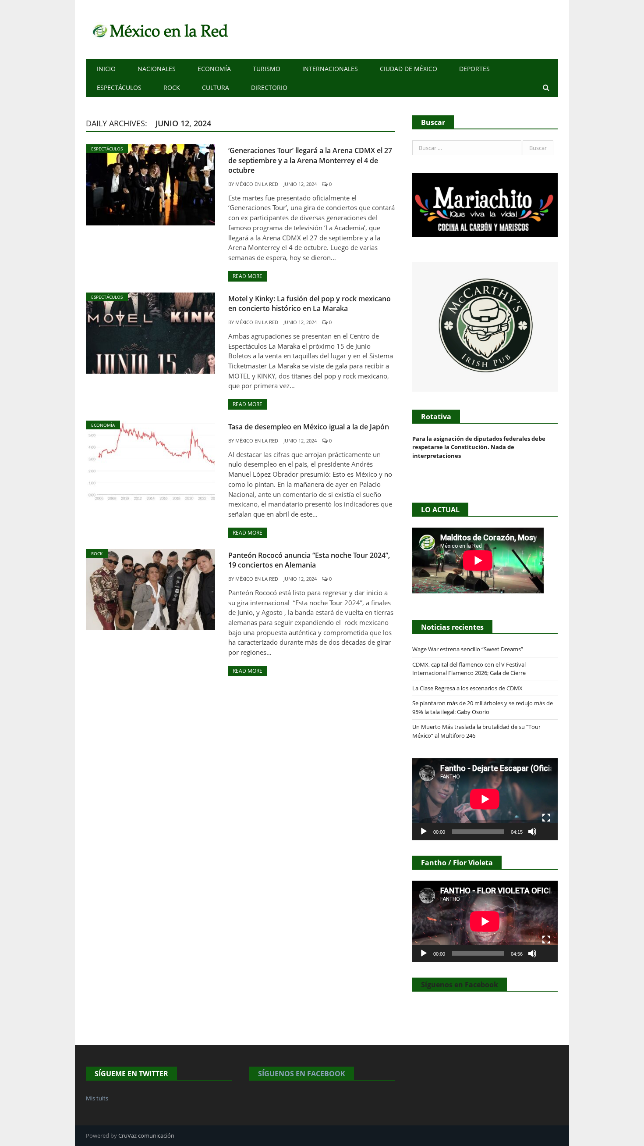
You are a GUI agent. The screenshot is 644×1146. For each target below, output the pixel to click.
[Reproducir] (423, 831)
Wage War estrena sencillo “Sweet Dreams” (467, 649)
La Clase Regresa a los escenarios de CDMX (468, 688)
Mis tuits (97, 1098)
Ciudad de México (408, 68)
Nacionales (157, 68)
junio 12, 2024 (300, 184)
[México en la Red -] (159, 29)
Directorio (269, 87)
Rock (171, 87)
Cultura (215, 87)
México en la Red (256, 184)
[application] (485, 799)
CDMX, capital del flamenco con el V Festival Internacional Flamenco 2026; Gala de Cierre (469, 668)
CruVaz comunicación (146, 1135)
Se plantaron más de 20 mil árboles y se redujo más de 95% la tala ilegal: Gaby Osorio (482, 707)
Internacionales (330, 68)
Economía (214, 68)
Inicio (106, 68)
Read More (247, 276)
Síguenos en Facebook (459, 984)
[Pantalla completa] (546, 818)
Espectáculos (119, 87)
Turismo (266, 68)
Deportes (474, 68)
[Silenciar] (532, 831)
